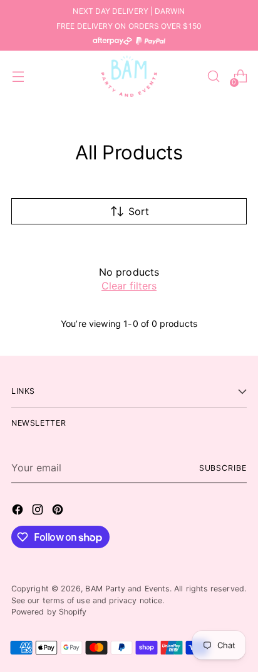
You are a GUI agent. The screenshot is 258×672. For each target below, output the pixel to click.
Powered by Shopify (48, 611)
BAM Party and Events (127, 588)
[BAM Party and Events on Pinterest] (58, 511)
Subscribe (223, 468)
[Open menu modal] (18, 76)
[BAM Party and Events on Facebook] (18, 511)
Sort (138, 211)
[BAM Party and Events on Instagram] (38, 511)
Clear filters (129, 285)
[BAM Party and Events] (129, 76)
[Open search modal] (213, 76)
